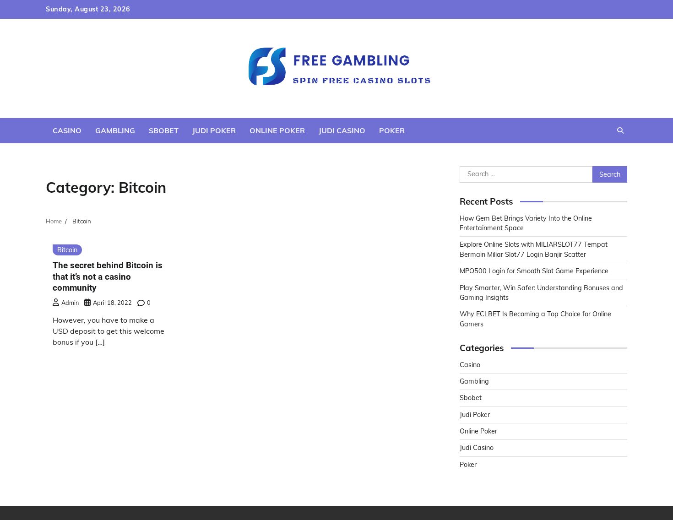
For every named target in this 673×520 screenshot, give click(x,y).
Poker (392, 130)
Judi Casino (342, 130)
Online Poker (277, 130)
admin (70, 302)
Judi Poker (214, 130)
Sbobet (164, 130)
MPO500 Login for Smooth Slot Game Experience (534, 271)
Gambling (115, 130)
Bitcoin (67, 250)
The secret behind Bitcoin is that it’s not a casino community (108, 276)
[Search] (620, 130)
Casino (67, 130)
